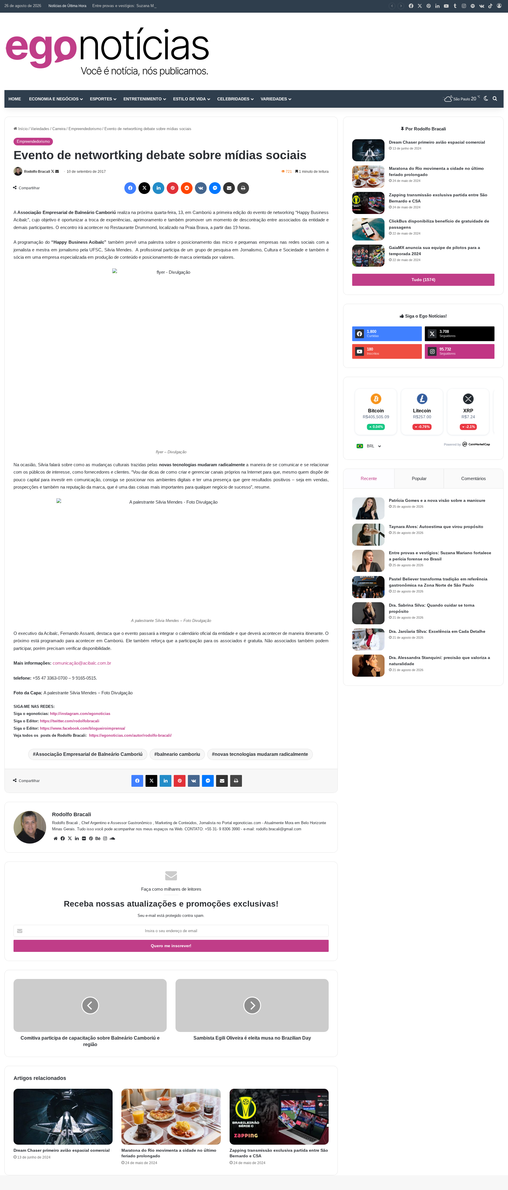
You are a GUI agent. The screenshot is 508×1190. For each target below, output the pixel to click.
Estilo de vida (189, 99)
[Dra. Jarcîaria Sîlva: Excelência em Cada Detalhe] (368, 639)
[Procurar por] (494, 99)
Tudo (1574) (423, 279)
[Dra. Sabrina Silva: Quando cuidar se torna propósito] (368, 613)
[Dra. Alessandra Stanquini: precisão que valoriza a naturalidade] (368, 666)
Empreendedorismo (84, 129)
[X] (419, 6)
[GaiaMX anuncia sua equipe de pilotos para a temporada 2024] (368, 256)
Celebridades (233, 99)
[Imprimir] (243, 188)
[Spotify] (472, 6)
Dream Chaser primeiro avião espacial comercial (62, 1150)
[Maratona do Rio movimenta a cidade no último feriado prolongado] (170, 1117)
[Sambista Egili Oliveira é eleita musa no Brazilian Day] (252, 1005)
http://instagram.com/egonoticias (80, 713)
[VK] (201, 188)
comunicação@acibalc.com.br (82, 662)
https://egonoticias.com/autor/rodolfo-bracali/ (130, 735)
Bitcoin (376, 410)
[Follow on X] (53, 172)
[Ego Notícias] (107, 51)
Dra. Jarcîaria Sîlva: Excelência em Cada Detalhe (437, 631)
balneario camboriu (178, 754)
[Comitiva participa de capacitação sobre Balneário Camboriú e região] (90, 1005)
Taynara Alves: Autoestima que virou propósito (436, 526)
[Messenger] (215, 188)
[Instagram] (463, 6)
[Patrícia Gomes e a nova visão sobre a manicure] (368, 508)
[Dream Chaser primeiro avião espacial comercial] (63, 1117)
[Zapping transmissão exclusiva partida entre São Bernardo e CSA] (279, 1117)
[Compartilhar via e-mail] (229, 188)
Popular (419, 478)
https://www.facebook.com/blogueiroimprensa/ (82, 728)
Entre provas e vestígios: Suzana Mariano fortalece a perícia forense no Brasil (159, 6)
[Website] (55, 838)
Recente (369, 478)
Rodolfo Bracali (37, 172)
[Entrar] (499, 6)
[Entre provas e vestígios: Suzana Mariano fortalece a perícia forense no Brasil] (368, 561)
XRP (468, 410)
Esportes (101, 99)
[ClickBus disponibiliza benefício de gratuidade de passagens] (368, 229)
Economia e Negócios (53, 99)
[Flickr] (83, 838)
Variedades (274, 99)
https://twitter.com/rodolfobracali (69, 721)
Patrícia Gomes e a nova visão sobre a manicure (437, 500)
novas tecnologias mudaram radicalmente (261, 754)
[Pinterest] (428, 6)
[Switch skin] (486, 99)
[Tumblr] (455, 6)
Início (22, 129)
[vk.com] (481, 6)
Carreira (59, 129)
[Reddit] (187, 188)
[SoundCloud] (112, 838)
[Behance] (97, 838)
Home (15, 99)
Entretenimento (142, 99)
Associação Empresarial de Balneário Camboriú (89, 754)
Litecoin (422, 410)
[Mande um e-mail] (57, 172)
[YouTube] (446, 6)
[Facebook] (411, 6)
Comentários (473, 478)
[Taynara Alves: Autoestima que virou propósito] (368, 535)
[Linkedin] (437, 6)
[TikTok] (490, 6)
